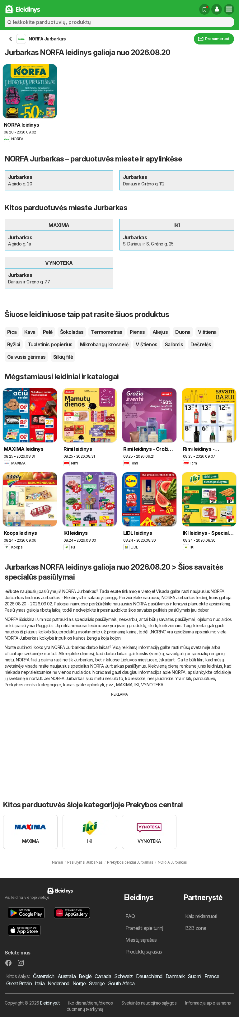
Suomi (194, 976)
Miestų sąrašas (141, 940)
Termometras (106, 332)
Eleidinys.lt (49, 1002)
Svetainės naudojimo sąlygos (148, 1002)
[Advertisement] (119, 744)
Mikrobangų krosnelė (104, 344)
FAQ (130, 916)
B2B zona (195, 928)
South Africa (121, 983)
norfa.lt (50, 653)
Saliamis (174, 344)
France (211, 976)
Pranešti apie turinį (144, 928)
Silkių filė (63, 357)
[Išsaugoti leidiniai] (204, 9)
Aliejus (160, 332)
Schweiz (123, 976)
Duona (182, 332)
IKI (136, 684)
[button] (216, 9)
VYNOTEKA (152, 684)
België (85, 976)
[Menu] (229, 9)
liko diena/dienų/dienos (90, 1002)
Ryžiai (13, 344)
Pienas (137, 332)
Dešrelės (200, 344)
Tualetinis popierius (50, 344)
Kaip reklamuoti (201, 916)
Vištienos (146, 344)
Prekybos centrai (21, 684)
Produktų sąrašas (143, 952)
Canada (103, 976)
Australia (67, 976)
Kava (29, 332)
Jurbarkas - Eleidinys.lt (62, 597)
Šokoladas (71, 332)
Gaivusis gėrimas (26, 357)
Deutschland (149, 976)
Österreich (43, 976)
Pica (12, 332)
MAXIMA (124, 684)
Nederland (58, 983)
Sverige (97, 983)
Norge (79, 983)
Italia (40, 983)
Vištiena (207, 332)
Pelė (48, 332)
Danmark (175, 976)
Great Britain (19, 983)
